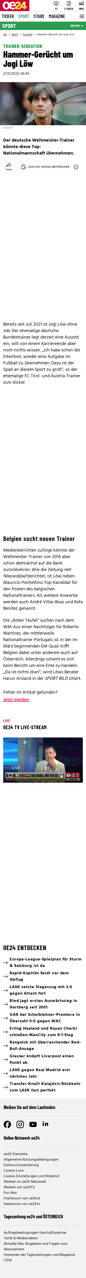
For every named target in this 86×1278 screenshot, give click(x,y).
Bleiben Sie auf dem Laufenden (29, 1107)
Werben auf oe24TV (19, 1187)
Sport (23, 16)
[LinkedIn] (46, 1124)
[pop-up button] (68, 775)
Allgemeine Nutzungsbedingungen (31, 1160)
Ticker (8, 16)
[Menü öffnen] (81, 16)
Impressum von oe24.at (22, 1198)
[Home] (5, 34)
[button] (10, 775)
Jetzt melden (16, 700)
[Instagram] (20, 1124)
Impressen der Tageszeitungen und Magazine (39, 1255)
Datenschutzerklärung (21, 1165)
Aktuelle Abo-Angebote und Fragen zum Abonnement (35, 1246)
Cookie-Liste (14, 1171)
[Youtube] (33, 1124)
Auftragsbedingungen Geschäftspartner (35, 1233)
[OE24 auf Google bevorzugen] (76, 167)
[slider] (26, 775)
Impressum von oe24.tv (22, 1204)
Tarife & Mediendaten (21, 1238)
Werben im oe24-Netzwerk (25, 1182)
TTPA (8, 1260)
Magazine (57, 16)
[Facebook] (7, 1124)
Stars (39, 16)
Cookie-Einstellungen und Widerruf (31, 1176)
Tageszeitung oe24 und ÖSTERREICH (33, 1216)
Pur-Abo (10, 1193)
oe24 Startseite (16, 1154)
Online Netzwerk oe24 (22, 1138)
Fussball (28, 34)
